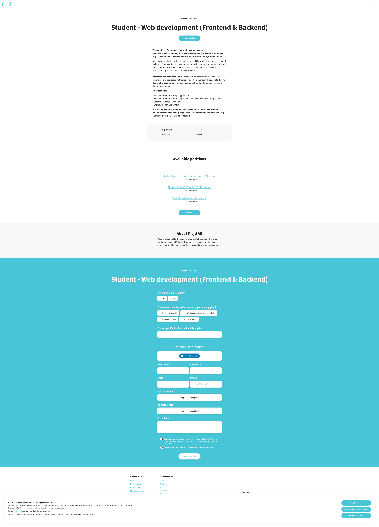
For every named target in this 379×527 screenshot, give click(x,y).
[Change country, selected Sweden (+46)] (193, 384)
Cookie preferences (356, 516)
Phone (194, 377)
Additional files (165, 404)
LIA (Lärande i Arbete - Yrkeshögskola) (200, 313)
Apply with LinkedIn (190, 356)
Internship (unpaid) (169, 313)
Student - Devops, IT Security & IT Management (189, 187)
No (174, 298)
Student (199, 130)
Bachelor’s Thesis (169, 319)
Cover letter (163, 418)
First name (163, 364)
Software (163, 484)
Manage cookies (136, 491)
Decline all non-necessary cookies (356, 509)
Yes (163, 298)
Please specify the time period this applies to (181, 328)
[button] (369, 4)
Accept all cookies (356, 503)
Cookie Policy (18, 511)
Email (161, 377)
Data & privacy (136, 487)
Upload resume (165, 391)
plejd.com (245, 492)
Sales (162, 481)
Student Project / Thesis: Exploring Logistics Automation (189, 176)
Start (132, 481)
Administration (165, 491)
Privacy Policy (209, 439)
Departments (135, 484)
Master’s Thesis (190, 319)
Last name (196, 364)
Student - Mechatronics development (189, 198)
